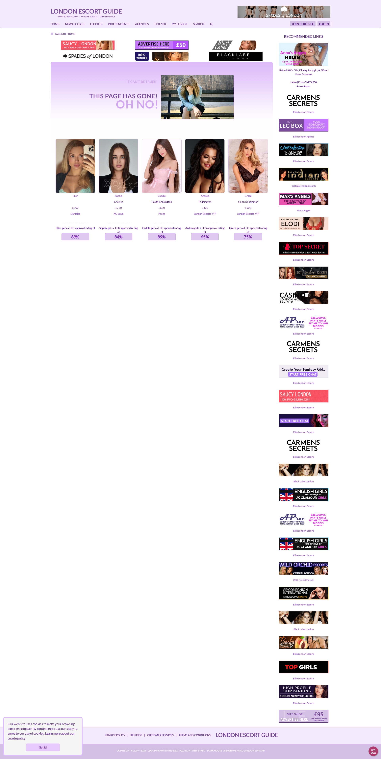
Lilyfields (75, 213)
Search (198, 24)
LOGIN (324, 24)
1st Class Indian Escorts (304, 185)
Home (55, 24)
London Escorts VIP (205, 213)
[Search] (211, 24)
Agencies (142, 24)
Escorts (96, 24)
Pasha (161, 213)
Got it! (43, 747)
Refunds (136, 735)
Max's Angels (303, 210)
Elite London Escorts (303, 111)
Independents (118, 24)
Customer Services (160, 735)
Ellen (75, 195)
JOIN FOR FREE (303, 24)
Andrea (205, 195)
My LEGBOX (179, 24)
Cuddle (162, 195)
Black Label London (303, 481)
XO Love (118, 213)
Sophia (118, 195)
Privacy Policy (115, 735)
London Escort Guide (86, 11)
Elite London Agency (303, 136)
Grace (248, 195)
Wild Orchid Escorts (303, 579)
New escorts (74, 24)
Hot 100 (160, 24)
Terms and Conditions (195, 735)
